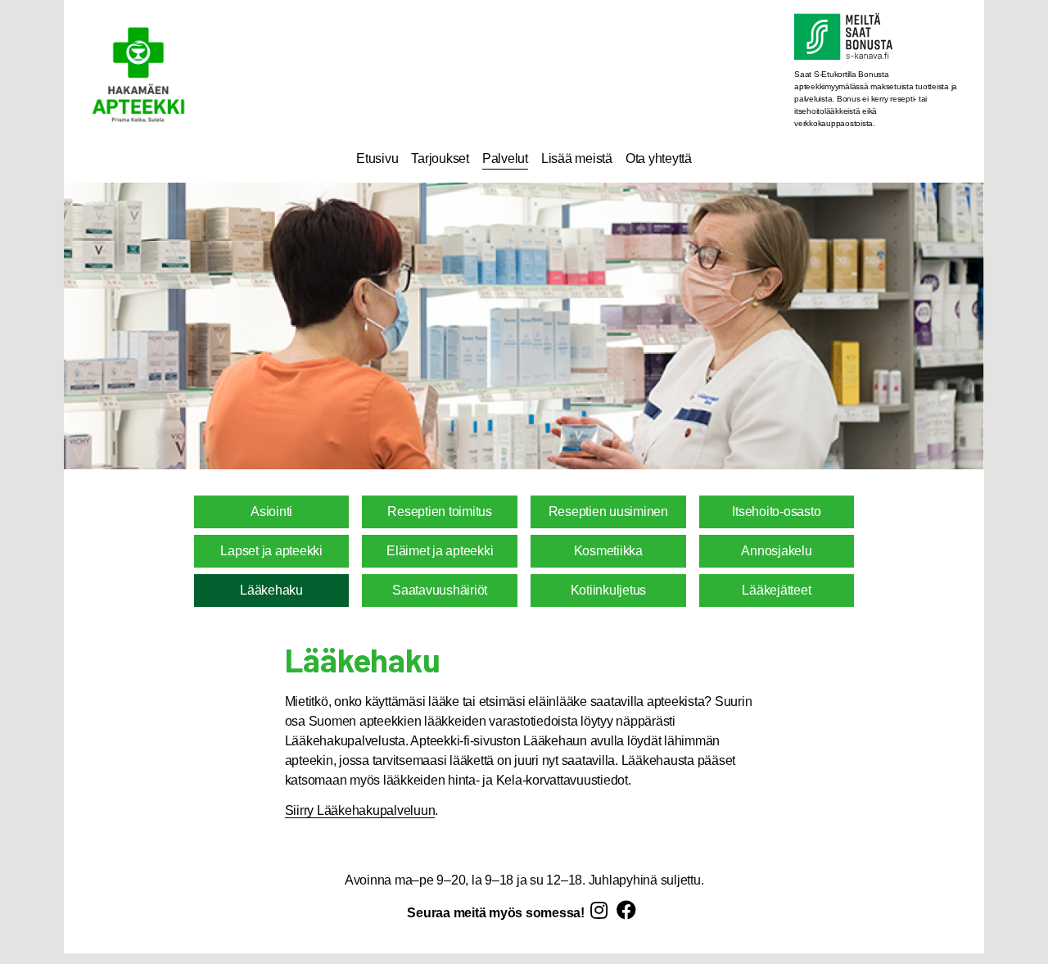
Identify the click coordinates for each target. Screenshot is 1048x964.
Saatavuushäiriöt (439, 590)
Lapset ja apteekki (271, 551)
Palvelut (505, 158)
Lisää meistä (576, 158)
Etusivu (377, 158)
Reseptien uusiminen (608, 511)
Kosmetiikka (608, 551)
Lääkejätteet (776, 590)
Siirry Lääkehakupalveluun (360, 810)
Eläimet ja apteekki (439, 551)
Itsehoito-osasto (776, 511)
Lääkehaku (271, 590)
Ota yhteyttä (659, 158)
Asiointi (271, 511)
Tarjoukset (440, 158)
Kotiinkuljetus (609, 590)
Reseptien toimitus (439, 511)
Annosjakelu (776, 551)
